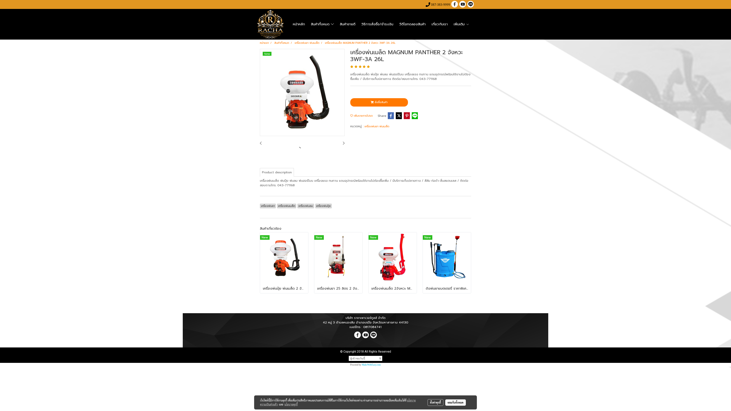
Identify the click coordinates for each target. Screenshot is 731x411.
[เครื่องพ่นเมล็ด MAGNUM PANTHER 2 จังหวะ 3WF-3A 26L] (302, 92)
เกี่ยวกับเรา (440, 24)
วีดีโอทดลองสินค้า (412, 24)
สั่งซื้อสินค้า (381, 102)
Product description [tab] (277, 172)
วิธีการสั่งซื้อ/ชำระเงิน (377, 24)
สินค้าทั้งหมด (321, 24)
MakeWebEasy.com (371, 364)
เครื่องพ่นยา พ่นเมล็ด (377, 126)
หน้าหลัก (299, 24)
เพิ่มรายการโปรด (363, 116)
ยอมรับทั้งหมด (456, 402)
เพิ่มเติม (460, 24)
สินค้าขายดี (347, 24)
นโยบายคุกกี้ (291, 404)
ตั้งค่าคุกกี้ (435, 402)
